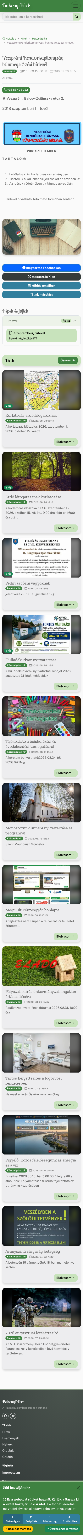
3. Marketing (50, 1519)
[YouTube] (13, 1416)
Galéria (7, 1457)
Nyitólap (10, 38)
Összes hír (67, 360)
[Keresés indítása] (77, 17)
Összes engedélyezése (63, 1528)
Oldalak (8, 1450)
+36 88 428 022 (17, 89)
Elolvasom (64, 442)
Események (10, 1438)
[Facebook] (5, 1416)
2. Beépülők (31, 1519)
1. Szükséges (13, 1519)
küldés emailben (43, 286)
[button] (41, 133)
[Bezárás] (78, 1488)
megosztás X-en (43, 277)
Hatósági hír (39, 38)
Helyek (7, 1444)
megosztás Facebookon (43, 268)
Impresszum (11, 1472)
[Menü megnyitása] (76, 6)
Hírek (24, 38)
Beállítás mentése (19, 1528)
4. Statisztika (70, 1519)
